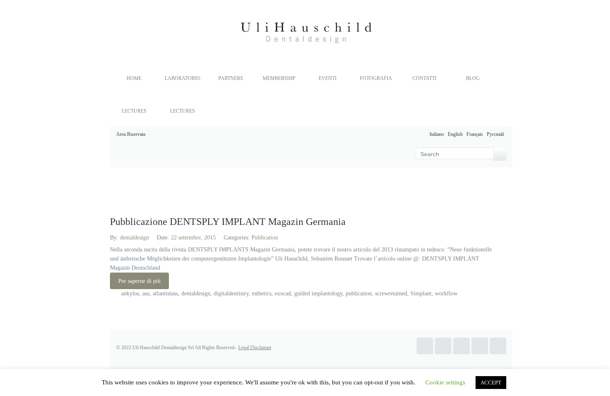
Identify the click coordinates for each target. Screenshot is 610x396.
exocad (283, 293)
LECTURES (134, 111)
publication (359, 293)
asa (145, 293)
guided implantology (318, 293)
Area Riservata (130, 134)
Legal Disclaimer (254, 347)
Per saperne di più (139, 281)
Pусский (496, 134)
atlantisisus (165, 293)
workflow (446, 293)
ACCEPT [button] (491, 382)
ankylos (130, 293)
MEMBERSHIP (279, 78)
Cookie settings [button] (445, 382)
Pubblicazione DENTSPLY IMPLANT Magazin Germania (228, 221)
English (456, 134)
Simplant (421, 293)
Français (475, 134)
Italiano (437, 134)
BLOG (473, 78)
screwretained (391, 293)
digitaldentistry (231, 293)
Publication (264, 237)
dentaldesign (134, 237)
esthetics (261, 293)
